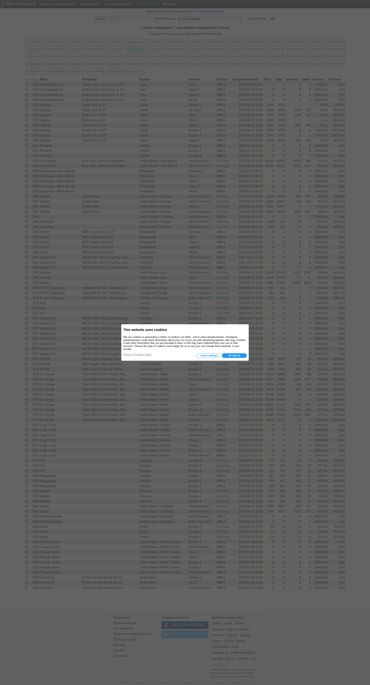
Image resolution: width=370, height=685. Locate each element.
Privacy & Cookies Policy (137, 354)
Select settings (209, 355)
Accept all (234, 355)
